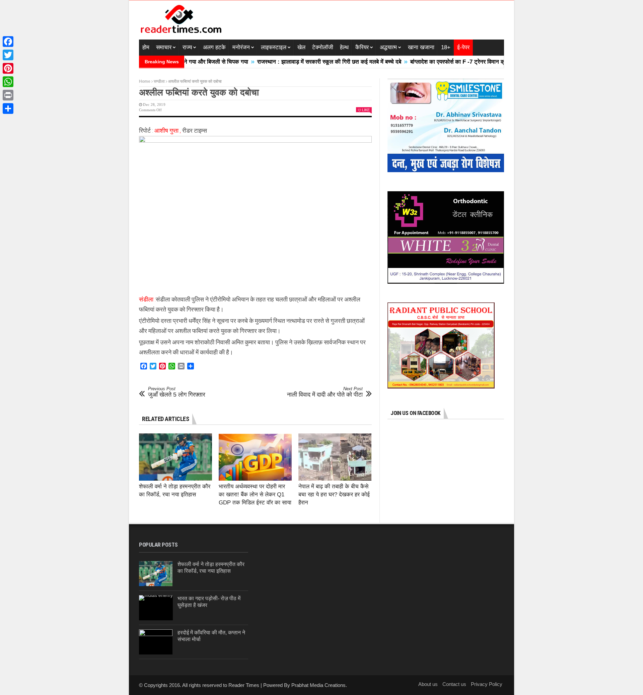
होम (145, 47)
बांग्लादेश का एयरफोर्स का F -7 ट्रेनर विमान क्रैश (439, 62)
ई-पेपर (463, 47)
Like (366, 110)
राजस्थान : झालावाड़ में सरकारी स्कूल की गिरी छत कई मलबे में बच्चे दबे (308, 62)
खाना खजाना (421, 47)
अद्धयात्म (388, 47)
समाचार (163, 47)
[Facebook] (8, 41)
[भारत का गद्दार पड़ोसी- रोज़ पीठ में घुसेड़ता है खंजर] (156, 607)
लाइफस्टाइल (273, 47)
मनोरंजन (241, 47)
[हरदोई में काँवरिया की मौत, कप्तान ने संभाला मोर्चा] (155, 641)
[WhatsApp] (8, 81)
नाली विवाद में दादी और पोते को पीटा (325, 392)
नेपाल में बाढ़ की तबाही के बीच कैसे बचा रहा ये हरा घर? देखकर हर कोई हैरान (334, 494)
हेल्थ (344, 47)
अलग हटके (214, 47)
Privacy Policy (486, 684)
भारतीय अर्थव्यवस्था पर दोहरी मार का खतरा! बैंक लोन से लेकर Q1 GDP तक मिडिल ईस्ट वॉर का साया (255, 494)
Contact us (454, 684)
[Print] (8, 95)
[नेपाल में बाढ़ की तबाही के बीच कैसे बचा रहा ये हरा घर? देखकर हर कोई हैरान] (334, 457)
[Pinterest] (8, 68)
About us (428, 684)
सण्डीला (159, 81)
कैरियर (362, 47)
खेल (301, 47)
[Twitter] (8, 55)
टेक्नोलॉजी (322, 47)
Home (144, 81)
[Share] (8, 108)
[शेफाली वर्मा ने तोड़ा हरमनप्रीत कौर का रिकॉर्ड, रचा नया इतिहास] (175, 457)
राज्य (187, 47)
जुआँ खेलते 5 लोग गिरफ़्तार (176, 392)
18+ (445, 47)
